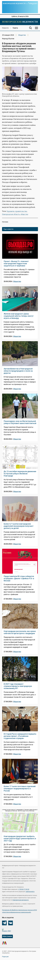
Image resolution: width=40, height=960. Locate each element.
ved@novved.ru (30, 891)
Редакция (5, 956)
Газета (15, 28)
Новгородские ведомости (21, 900)
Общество (22, 35)
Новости (5, 28)
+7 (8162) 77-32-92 (23, 889)
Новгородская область (11, 214)
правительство (21, 211)
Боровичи (10, 211)
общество (24, 214)
